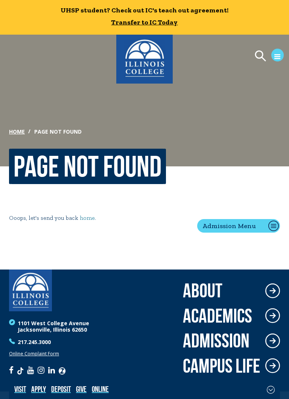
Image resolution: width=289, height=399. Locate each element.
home (87, 217)
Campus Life (221, 366)
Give (81, 389)
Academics (217, 316)
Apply (38, 389)
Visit (20, 389)
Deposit (61, 389)
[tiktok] (20, 370)
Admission (216, 341)
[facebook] (11, 370)
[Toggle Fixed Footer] (271, 389)
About (202, 291)
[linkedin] (51, 370)
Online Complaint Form (34, 353)
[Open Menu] (266, 57)
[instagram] (41, 370)
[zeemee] (62, 370)
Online (100, 389)
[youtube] (30, 370)
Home (17, 131)
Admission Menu (229, 226)
